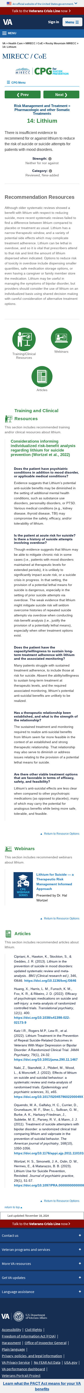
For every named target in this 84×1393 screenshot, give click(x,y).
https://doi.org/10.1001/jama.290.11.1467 (46, 1059)
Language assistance (18, 1291)
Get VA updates (13, 1277)
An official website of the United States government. (43, 3)
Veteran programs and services (26, 1249)
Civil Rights (33, 1329)
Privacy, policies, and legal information (32, 1355)
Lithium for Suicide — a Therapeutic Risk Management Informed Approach (55, 887)
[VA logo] (7, 22)
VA (4, 43)
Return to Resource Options (61, 833)
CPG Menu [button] (18, 82)
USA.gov (70, 1362)
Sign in (53, 22)
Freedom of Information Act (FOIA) (29, 1336)
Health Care (15, 43)
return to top (13, 1207)
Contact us (10, 1235)
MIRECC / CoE (34, 43)
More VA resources (16, 1263)
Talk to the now (39, 10)
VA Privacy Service (16, 1362)
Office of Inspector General (45, 1342)
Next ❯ (61, 95)
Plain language (13, 1349)
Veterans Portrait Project (21, 1375)
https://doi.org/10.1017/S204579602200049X (48, 1097)
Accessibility (11, 1329)
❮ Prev (23, 95)
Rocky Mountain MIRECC (61, 43)
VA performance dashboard (23, 1369)
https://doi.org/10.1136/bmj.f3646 (50, 980)
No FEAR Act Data (47, 1362)
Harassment (11, 1342)
